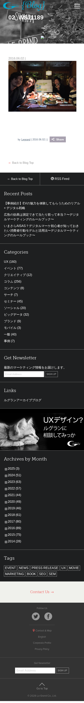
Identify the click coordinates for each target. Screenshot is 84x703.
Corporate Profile (42, 642)
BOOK (31, 574)
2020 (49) (14, 501)
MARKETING (14, 574)
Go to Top (42, 688)
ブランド (10, 321)
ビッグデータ (13, 314)
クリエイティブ (15, 275)
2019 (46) (14, 508)
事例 (7, 341)
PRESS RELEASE (45, 568)
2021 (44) (14, 495)
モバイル (10, 327)
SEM (52, 574)
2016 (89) (14, 528)
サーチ (8, 294)
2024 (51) (14, 475)
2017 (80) (14, 521)
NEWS (24, 568)
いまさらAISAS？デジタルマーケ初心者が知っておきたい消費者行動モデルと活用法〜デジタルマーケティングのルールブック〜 (41, 230)
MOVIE (74, 568)
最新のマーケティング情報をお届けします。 (35, 367)
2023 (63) (14, 481)
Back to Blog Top (22, 162)
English (42, 636)
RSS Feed (61, 178)
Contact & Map (43, 630)
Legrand (25, 139)
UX (6, 261)
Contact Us (40, 592)
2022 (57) (14, 488)
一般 (7, 334)
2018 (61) (14, 515)
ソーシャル (12, 308)
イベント (10, 268)
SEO (42, 574)
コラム (8, 281)
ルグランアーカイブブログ (22, 400)
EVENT (10, 568)
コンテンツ (12, 288)
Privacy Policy (42, 649)
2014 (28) (14, 541)
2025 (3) (13, 468)
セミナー (10, 301)
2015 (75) (14, 534)
